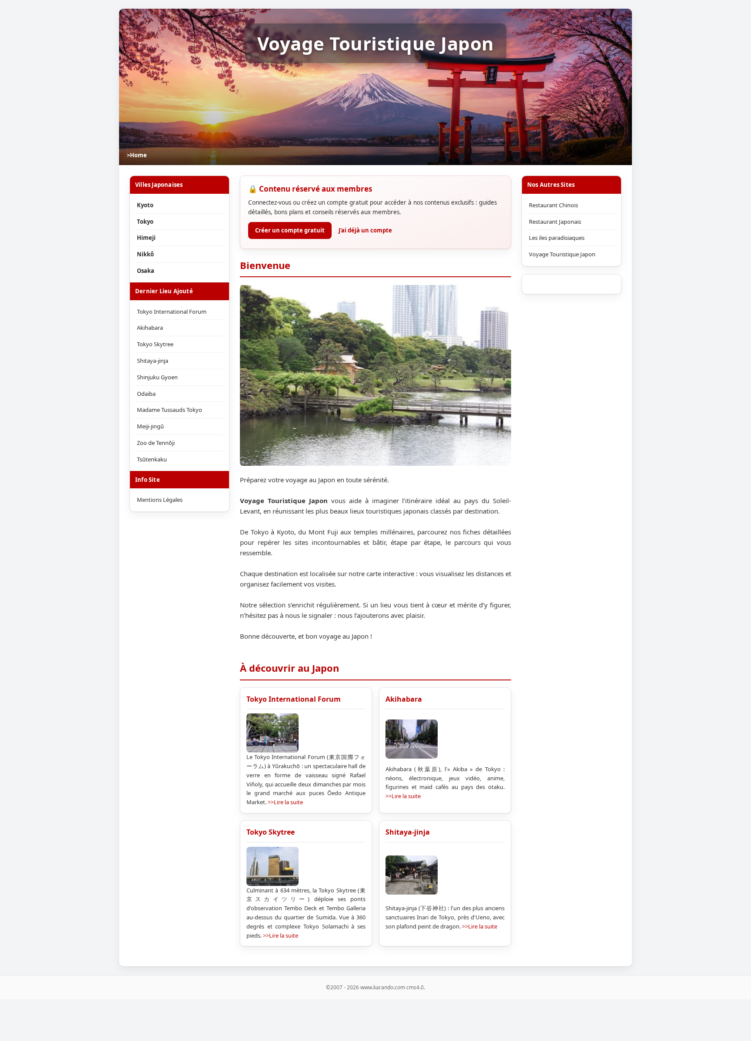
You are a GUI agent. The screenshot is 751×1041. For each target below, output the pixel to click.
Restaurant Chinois (553, 205)
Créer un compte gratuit (290, 230)
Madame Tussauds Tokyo (169, 410)
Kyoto (145, 205)
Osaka (145, 271)
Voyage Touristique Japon (562, 254)
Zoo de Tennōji (156, 443)
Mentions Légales (160, 500)
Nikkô (145, 254)
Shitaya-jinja (407, 832)
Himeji (146, 238)
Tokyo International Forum (293, 699)
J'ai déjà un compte (365, 230)
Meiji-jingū (150, 426)
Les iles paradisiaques (557, 238)
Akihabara (403, 699)
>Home (137, 155)
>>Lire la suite (285, 802)
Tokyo (145, 221)
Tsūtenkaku (152, 459)
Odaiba (146, 394)
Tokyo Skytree (270, 832)
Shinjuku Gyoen (157, 377)
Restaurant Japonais (555, 221)
